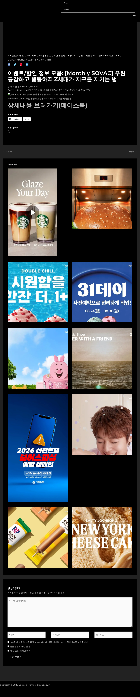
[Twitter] (15, 64)
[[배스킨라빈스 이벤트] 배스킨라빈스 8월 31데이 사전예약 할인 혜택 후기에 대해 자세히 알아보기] (102, 292)
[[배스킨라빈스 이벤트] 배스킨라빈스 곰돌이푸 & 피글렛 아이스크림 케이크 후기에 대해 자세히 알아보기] (38, 358)
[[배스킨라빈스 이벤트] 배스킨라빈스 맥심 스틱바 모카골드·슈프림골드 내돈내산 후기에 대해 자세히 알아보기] (38, 537)
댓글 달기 (12, 59)
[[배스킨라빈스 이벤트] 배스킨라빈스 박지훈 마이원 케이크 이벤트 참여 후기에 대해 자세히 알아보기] (102, 424)
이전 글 (7, 151)
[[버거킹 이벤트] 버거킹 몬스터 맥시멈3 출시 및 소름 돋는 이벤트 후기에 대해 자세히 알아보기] (102, 198)
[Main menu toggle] (134, 16)
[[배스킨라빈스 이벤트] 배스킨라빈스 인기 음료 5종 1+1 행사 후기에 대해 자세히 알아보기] (38, 292)
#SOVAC (85, 89)
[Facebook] (9, 64)
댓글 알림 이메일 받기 (20, 646)
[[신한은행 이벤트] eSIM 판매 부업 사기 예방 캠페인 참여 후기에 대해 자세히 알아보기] (38, 447)
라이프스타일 (30, 59)
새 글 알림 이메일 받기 (20, 651)
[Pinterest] (21, 64)
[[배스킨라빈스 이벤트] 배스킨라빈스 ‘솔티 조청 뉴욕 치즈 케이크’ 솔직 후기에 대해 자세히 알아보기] (102, 537)
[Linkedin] (27, 64)
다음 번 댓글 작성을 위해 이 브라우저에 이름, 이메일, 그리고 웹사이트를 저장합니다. (49, 642)
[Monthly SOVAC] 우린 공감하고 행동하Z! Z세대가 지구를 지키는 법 (40, 98)
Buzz (20, 59)
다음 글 (132, 151)
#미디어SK (64, 89)
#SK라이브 (75, 89)
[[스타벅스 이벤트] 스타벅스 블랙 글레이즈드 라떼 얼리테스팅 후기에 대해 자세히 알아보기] (32, 212)
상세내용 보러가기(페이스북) (48, 105)
